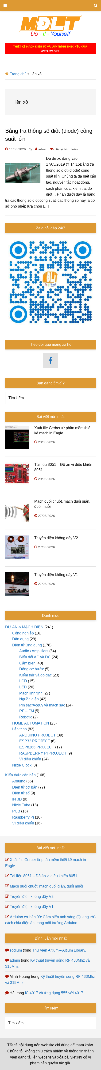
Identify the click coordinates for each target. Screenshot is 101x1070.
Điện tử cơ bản (24, 787)
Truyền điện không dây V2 (56, 538)
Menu (50, 5)
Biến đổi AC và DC (35, 657)
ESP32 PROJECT (34, 741)
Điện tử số (21, 793)
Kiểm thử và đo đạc (35, 675)
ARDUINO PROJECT (37, 735)
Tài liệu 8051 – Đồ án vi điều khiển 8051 (43, 876)
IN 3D (17, 799)
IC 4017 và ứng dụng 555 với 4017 (54, 993)
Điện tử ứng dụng (27, 645)
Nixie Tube (21, 805)
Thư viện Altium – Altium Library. (59, 950)
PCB (16, 811)
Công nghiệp (23, 633)
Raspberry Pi (23, 817)
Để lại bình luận (66, 149)
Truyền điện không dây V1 (56, 575)
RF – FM (26, 711)
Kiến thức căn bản (20, 775)
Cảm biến (27, 663)
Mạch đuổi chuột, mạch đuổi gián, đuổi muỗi (46, 886)
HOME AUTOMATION (30, 723)
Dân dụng (20, 639)
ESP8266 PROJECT (36, 747)
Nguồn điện (29, 699)
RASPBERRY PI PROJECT (42, 753)
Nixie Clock (21, 765)
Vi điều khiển (30, 759)
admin (15, 960)
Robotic (25, 717)
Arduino (18, 781)
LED (23, 687)
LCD (23, 681)
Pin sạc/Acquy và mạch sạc (42, 705)
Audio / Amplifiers (33, 651)
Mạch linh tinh (31, 693)
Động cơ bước (31, 669)
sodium (16, 950)
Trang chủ (18, 74)
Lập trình (19, 729)
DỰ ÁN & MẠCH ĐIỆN (24, 627)
